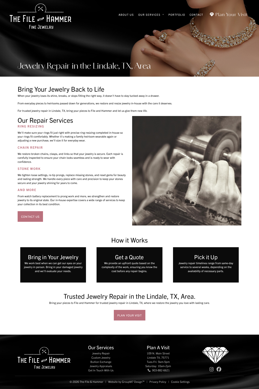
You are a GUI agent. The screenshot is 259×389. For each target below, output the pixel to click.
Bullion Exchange (100, 361)
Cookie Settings (180, 381)
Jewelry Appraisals (101, 366)
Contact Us (30, 216)
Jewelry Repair (101, 353)
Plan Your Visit (231, 14)
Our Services (149, 14)
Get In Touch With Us (100, 370)
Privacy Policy (157, 381)
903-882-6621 (160, 370)
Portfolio (176, 14)
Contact (196, 14)
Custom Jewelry (100, 357)
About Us (126, 14)
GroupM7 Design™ (133, 381)
